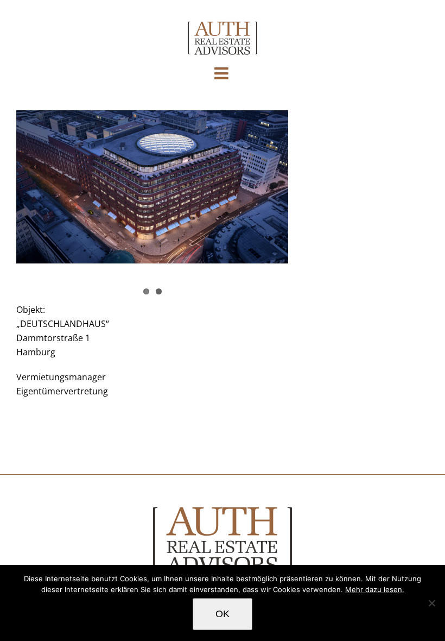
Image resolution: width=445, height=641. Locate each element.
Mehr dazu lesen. (374, 589)
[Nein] (431, 603)
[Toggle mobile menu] (222, 73)
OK (222, 613)
